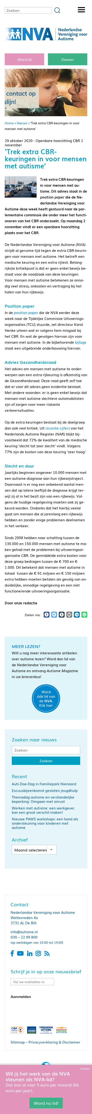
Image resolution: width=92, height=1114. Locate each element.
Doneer (67, 59)
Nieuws (22, 123)
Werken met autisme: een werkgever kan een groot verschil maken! (43, 810)
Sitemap (18, 1042)
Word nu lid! (46, 1103)
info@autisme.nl (24, 931)
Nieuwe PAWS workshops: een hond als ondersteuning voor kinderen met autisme (45, 823)
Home (9, 123)
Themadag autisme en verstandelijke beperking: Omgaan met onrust (43, 799)
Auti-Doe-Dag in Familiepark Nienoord (44, 783)
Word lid (24, 59)
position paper (26, 312)
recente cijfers (58, 427)
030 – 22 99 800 (24, 936)
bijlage (80, 342)
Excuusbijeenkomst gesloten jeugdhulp (45, 790)
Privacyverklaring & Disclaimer (54, 1042)
